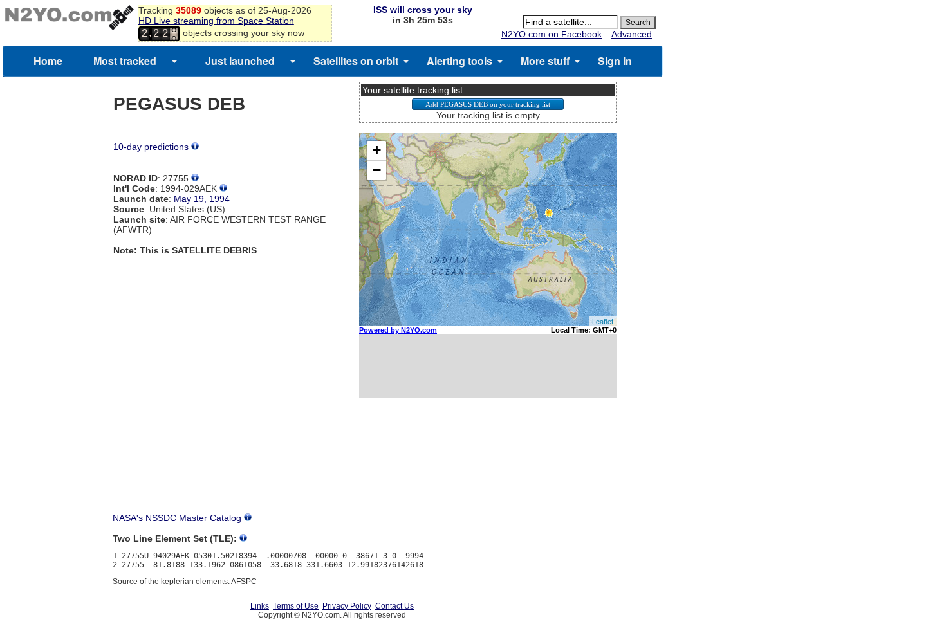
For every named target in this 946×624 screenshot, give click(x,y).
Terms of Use (296, 605)
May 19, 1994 (202, 199)
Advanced (631, 34)
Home (47, 60)
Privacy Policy (346, 605)
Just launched (240, 60)
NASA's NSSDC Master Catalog (177, 518)
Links (259, 605)
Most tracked (124, 60)
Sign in (615, 60)
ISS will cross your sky (422, 10)
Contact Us (394, 605)
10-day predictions (151, 147)
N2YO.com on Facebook (551, 34)
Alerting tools (459, 60)
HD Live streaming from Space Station (216, 20)
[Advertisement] (488, 467)
